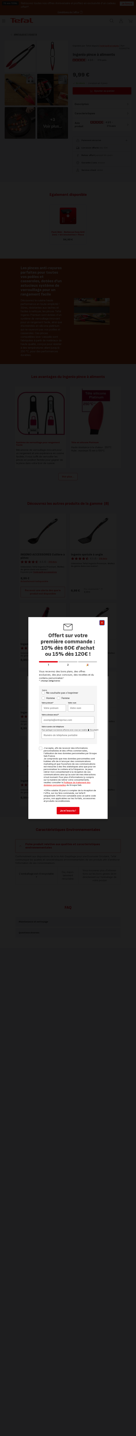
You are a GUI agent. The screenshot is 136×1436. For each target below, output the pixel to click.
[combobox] (54, 708)
